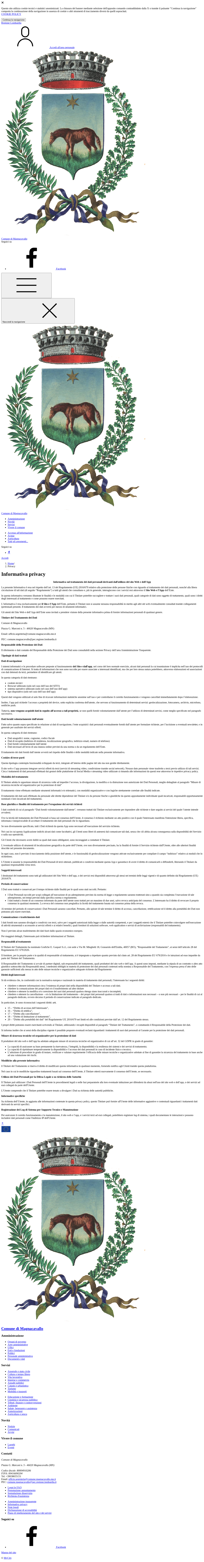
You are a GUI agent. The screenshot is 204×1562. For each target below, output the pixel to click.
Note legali (13, 1507)
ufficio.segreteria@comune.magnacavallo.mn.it (32, 1479)
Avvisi (11, 1432)
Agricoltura (13, 538)
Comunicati (13, 1429)
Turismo (12, 1388)
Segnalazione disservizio (20, 1493)
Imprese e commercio (18, 1380)
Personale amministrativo (20, 1356)
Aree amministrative (18, 1344)
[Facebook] (9, 552)
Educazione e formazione (20, 1397)
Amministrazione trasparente (22, 1501)
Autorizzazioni (15, 1411)
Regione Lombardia (11, 23)
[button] (16, 518)
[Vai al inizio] (2, 1123)
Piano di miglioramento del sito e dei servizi (29, 1513)
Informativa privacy (17, 1504)
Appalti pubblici (16, 1382)
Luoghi (11, 1444)
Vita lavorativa (15, 1377)
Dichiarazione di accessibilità (22, 1510)
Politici (11, 1353)
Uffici (11, 1347)
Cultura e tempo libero (19, 1374)
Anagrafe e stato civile (19, 1371)
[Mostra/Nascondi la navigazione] (26, 285)
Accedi (4, 558)
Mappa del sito (8, 1552)
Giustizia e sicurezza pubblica (22, 1399)
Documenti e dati (16, 1359)
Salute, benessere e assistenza (22, 1408)
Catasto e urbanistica (18, 1385)
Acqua (11, 535)
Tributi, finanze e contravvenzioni (24, 1402)
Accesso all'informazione (20, 532)
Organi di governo (17, 1341)
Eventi (11, 1447)
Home (11, 563)
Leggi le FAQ (15, 1487)
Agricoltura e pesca (17, 1414)
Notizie (11, 1426)
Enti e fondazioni (16, 1350)
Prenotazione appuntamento (22, 1490)
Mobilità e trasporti (17, 1391)
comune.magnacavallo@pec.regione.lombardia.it (31, 1482)
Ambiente (13, 1405)
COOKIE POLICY (11, 14)
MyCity (8, 1558)
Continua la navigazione (14, 20)
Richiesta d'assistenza (18, 1496)
